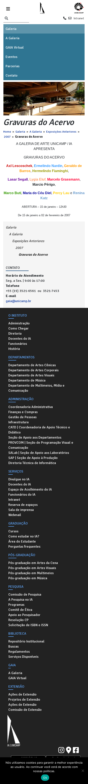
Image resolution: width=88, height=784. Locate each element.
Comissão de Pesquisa (24, 594)
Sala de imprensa (21, 510)
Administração (19, 323)
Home (7, 131)
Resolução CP (18, 620)
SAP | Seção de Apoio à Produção (33, 458)
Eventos (11, 57)
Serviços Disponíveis (23, 657)
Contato (12, 75)
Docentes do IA (19, 339)
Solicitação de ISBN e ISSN (28, 625)
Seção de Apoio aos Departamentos (34, 437)
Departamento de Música (26, 380)
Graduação (18, 523)
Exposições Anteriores (61, 131)
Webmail (14, 515)
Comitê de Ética (20, 610)
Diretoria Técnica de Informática (32, 463)
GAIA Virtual (15, 47)
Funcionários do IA (21, 494)
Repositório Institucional (26, 641)
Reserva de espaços (23, 505)
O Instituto (17, 315)
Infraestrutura (18, 422)
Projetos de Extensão (24, 699)
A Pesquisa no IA (20, 599)
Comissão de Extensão (25, 710)
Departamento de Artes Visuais (31, 375)
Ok (45, 777)
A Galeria (12, 38)
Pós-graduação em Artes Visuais (32, 568)
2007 (7, 137)
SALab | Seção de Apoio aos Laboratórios (38, 453)
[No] (83, 771)
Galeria (11, 29)
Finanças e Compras (23, 412)
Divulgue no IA (18, 479)
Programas (16, 605)
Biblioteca (17, 633)
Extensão (16, 686)
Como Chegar (18, 328)
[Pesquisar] (6, 18)
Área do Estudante (22, 541)
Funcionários (17, 344)
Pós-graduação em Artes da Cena (33, 563)
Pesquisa (15, 587)
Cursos (13, 531)
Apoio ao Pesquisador (24, 615)
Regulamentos (19, 651)
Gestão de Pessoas (22, 417)
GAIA (12, 665)
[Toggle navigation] (8, 8)
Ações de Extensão (22, 694)
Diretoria (15, 333)
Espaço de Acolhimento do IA (30, 489)
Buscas (13, 646)
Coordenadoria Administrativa (30, 407)
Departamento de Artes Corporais (33, 370)
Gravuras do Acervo (33, 254)
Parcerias (12, 66)
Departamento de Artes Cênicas (32, 365)
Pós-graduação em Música (27, 578)
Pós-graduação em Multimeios (31, 573)
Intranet (78, 18)
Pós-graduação (21, 555)
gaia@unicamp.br (18, 301)
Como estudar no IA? (23, 536)
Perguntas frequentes (24, 546)
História (14, 349)
